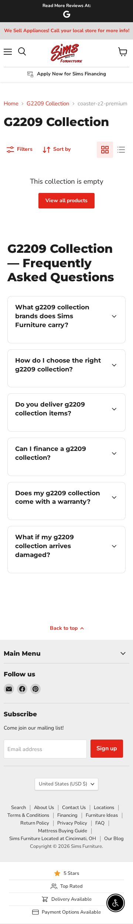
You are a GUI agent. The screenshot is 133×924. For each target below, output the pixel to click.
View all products (66, 200)
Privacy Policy (72, 823)
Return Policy (34, 823)
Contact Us (74, 807)
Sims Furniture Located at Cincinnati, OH (52, 838)
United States (63, 784)
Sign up (106, 748)
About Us (44, 807)
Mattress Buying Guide (62, 831)
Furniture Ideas (102, 815)
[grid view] (105, 150)
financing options (67, 474)
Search (18, 807)
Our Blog (114, 838)
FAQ (100, 823)
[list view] (121, 150)
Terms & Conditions (28, 815)
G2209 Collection (48, 104)
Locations (104, 807)
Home (11, 104)
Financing (67, 815)
